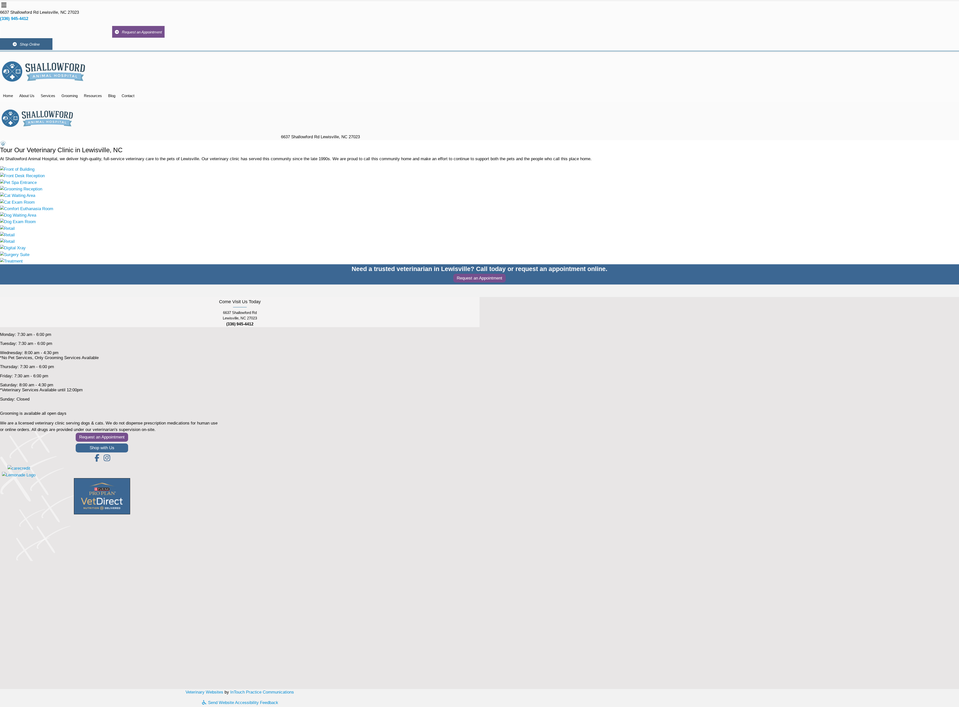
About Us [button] (26, 96)
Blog (111, 96)
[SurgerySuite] (14, 254)
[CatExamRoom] (17, 202)
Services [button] (48, 96)
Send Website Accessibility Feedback (242, 702)
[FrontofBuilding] (17, 169)
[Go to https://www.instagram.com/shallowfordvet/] (107, 458)
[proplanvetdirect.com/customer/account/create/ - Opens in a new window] (102, 496)
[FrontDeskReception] (22, 175)
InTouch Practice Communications (262, 692)
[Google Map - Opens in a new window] (240, 601)
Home (8, 96)
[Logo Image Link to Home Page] (43, 70)
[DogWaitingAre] (18, 215)
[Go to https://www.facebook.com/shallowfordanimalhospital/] (97, 458)
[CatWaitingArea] (17, 195)
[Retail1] (7, 228)
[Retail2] (7, 234)
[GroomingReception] (21, 188)
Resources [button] (93, 96)
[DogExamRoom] (18, 221)
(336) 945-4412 (14, 18)
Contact (128, 96)
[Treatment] (11, 261)
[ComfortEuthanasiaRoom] (26, 208)
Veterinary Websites (204, 692)
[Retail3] (7, 241)
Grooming (69, 96)
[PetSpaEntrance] (18, 182)
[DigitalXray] (13, 248)
